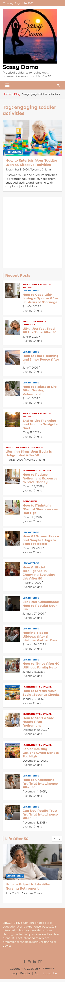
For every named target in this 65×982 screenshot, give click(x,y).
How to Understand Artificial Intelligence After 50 (40, 783)
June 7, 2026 (30, 367)
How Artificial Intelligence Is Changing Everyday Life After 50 (39, 573)
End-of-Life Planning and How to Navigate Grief (40, 424)
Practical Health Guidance (34, 323)
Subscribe (50, 973)
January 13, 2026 (33, 671)
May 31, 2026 (31, 432)
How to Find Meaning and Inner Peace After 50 (41, 359)
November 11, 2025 (34, 791)
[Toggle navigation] (7, 85)
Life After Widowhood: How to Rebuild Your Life (41, 605)
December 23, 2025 (35, 760)
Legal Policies (21, 973)
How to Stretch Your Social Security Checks (41, 692)
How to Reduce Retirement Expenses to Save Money (40, 478)
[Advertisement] (32, 232)
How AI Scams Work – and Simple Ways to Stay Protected (41, 540)
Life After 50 (31, 290)
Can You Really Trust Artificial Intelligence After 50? (40, 814)
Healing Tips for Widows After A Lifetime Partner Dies (40, 636)
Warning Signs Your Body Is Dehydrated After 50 (28, 453)
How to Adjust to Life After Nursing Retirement (40, 390)
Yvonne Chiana (41, 169)
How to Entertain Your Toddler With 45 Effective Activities (31, 162)
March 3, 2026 (32, 582)
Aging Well (30, 501)
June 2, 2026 (30, 398)
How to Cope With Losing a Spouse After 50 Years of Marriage (40, 298)
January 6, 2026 (33, 699)
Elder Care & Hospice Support (37, 286)
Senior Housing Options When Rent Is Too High (41, 752)
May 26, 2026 (14, 459)
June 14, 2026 (31, 306)
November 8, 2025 (34, 822)
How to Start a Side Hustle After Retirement (38, 721)
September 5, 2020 (17, 169)
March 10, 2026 (32, 548)
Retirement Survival (37, 470)
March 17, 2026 (32, 517)
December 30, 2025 (35, 729)
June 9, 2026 (30, 336)
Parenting (13, 152)
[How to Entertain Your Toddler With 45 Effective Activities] (32, 138)
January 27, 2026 (33, 613)
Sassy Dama (21, 67)
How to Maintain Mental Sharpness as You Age (40, 509)
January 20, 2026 (33, 644)
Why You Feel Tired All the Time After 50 (40, 330)
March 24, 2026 (33, 486)
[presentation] (54, 838)
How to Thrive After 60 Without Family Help (41, 665)
